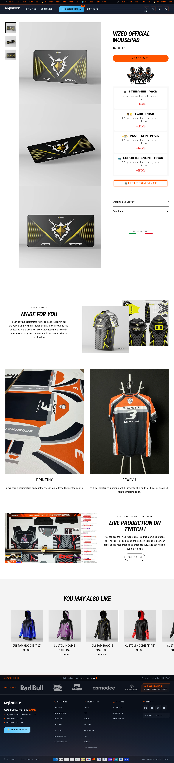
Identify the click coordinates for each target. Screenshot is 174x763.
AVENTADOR (89, 730)
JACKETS (58, 730)
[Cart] (166, 9)
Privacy (150, 759)
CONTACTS (92, 9)
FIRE (86, 736)
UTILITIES (31, 9)
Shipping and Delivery (124, 201)
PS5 (85, 713)
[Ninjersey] (12, 9)
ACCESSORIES (60, 736)
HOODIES (58, 719)
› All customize (60, 742)
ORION (86, 707)
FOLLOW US (135, 557)
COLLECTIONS (91, 702)
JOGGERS (58, 725)
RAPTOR (87, 725)
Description (118, 211)
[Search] (153, 9)
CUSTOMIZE (47, 9)
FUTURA (87, 719)
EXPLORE (118, 702)
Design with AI (17, 730)
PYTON (87, 742)
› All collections (90, 748)
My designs (118, 719)
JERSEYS (58, 707)
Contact (166, 759)
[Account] (159, 9)
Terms (158, 759)
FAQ (143, 759)
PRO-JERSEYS (60, 713)
